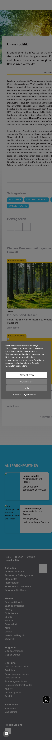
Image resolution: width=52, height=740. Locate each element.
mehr (27, 388)
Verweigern (26, 381)
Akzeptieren (27, 375)
